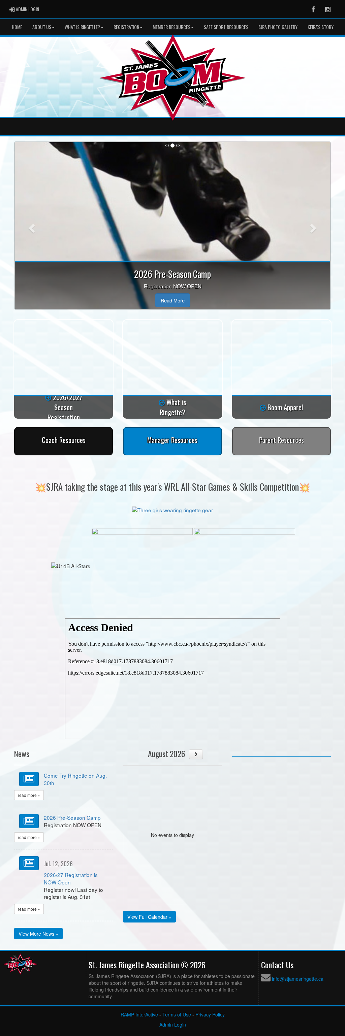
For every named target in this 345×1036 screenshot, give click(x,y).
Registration (126, 26)
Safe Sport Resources (226, 26)
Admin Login (172, 1024)
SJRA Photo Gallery (277, 26)
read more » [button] (29, 795)
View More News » (38, 933)
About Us (41, 26)
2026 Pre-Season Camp (72, 817)
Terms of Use (176, 1014)
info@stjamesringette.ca (297, 978)
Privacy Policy (210, 1014)
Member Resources (171, 26)
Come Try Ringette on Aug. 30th (75, 779)
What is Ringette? (82, 26)
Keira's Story (321, 26)
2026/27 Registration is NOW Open (71, 878)
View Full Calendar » (149, 916)
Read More (173, 300)
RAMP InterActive (139, 1014)
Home (17, 26)
